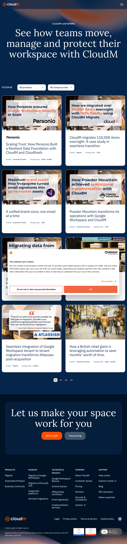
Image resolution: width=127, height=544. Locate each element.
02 (61, 380)
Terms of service (89, 518)
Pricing (78, 486)
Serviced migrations (38, 498)
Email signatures (60, 499)
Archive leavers (59, 486)
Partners (79, 492)
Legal (57, 518)
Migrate (9, 475)
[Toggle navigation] (122, 4)
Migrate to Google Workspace (37, 476)
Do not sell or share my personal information (36, 289)
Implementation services (60, 506)
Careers (79, 505)
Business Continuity (15, 486)
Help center (104, 475)
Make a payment (107, 497)
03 (66, 380)
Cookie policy (107, 518)
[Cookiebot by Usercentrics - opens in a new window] (106, 253)
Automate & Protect (15, 481)
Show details (107, 281)
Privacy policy (70, 518)
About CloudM (82, 475)
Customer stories (83, 481)
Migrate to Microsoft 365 (38, 484)
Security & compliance (81, 498)
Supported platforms (33, 492)
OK (90, 289)
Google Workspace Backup (61, 479)
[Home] (10, 4)
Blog (101, 486)
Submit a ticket (106, 481)
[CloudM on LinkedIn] (120, 519)
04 (71, 380)
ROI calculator (106, 492)
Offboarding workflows (58, 493)
